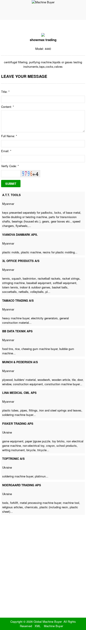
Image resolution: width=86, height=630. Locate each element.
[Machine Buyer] (43, 2)
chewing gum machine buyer (39, 349)
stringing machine (13, 283)
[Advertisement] (43, 572)
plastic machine (31, 252)
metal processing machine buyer (40, 503)
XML (38, 626)
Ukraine (7, 432)
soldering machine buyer (17, 415)
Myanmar (8, 204)
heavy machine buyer (15, 318)
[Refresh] (27, 173)
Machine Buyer (53, 626)
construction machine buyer (62, 384)
